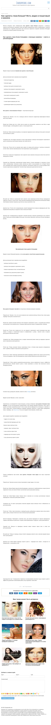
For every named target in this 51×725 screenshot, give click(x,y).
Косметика (19, 20)
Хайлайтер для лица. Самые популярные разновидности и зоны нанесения (36, 642)
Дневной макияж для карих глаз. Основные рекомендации (35, 664)
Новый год (16, 409)
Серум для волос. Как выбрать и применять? (11, 664)
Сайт (32, 674)
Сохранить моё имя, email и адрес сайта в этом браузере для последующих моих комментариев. (23, 695)
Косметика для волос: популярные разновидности (36, 618)
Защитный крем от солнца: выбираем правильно (10, 641)
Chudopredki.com (23, 3)
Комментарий (4, 679)
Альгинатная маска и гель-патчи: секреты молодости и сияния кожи (12, 618)
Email (17, 674)
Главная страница (4, 13)
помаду (29, 391)
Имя (2, 674)
